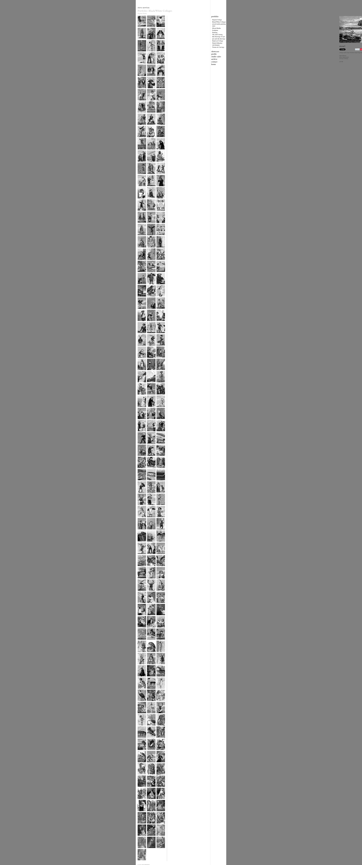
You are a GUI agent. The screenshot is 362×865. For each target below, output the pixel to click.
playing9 (158, 800)
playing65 (149, 579)
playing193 (158, 52)
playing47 (140, 653)
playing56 (158, 616)
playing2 (140, 837)
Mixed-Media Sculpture (216, 29)
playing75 (140, 543)
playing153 (140, 224)
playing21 (158, 751)
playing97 (158, 444)
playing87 (140, 493)
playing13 (149, 788)
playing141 (140, 273)
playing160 (158, 187)
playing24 (158, 739)
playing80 (149, 518)
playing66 (140, 579)
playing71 (149, 555)
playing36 (158, 690)
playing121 (158, 346)
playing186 (140, 89)
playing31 (149, 714)
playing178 (158, 114)
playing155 (149, 212)
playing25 (149, 739)
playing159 (140, 199)
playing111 (140, 395)
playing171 (140, 150)
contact (214, 61)
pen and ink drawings (218, 39)
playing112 (158, 383)
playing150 (140, 236)
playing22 (149, 751)
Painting (214, 32)
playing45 (158, 653)
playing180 (140, 114)
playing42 (158, 665)
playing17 (140, 775)
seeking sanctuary (151, 849)
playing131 (149, 310)
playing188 (149, 77)
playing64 (158, 579)
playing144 (140, 261)
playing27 (158, 726)
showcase (215, 51)
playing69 (140, 567)
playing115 (158, 371)
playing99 (140, 444)
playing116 (149, 371)
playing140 (149, 273)
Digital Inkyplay (217, 43)
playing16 (149, 775)
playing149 (149, 236)
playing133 (158, 297)
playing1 (149, 837)
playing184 (158, 89)
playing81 (140, 518)
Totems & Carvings (218, 47)
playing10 (149, 800)
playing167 (149, 163)
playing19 (149, 763)
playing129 (140, 322)
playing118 (158, 359)
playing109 (158, 395)
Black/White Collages (219, 22)
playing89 (149, 481)
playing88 (158, 481)
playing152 (149, 224)
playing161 (149, 187)
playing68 (149, 567)
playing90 (140, 481)
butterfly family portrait (141, 850)
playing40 (149, 677)
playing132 (140, 310)
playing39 (158, 677)
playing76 (158, 530)
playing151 (158, 224)
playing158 (149, 199)
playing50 (140, 616)
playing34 (149, 702)
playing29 (140, 726)
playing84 (140, 506)
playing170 (149, 150)
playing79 (158, 518)
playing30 (158, 714)
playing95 (149, 457)
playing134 (149, 297)
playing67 (158, 567)
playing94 (158, 457)
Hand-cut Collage (217, 41)
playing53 (158, 628)
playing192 (140, 65)
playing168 (140, 163)
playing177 (140, 126)
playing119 (149, 359)
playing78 (140, 530)
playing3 (158, 824)
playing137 (149, 285)
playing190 (158, 65)
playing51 (140, 641)
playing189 (140, 77)
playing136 (158, 285)
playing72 (140, 555)
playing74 (149, 543)
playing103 (158, 420)
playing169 (158, 150)
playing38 (140, 690)
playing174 (140, 138)
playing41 (140, 677)
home (213, 64)
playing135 (140, 297)
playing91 (158, 469)
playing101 (149, 432)
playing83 (149, 506)
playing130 (158, 310)
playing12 (158, 788)
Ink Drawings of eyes (218, 37)
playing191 (149, 65)
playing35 (140, 702)
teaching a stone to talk (160, 850)
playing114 (140, 383)
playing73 (158, 543)
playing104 (149, 420)
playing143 (149, 261)
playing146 (149, 248)
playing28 (149, 726)
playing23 (140, 751)
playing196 (158, 40)
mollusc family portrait (159, 837)
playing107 (149, 408)
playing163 (158, 175)
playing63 (140, 592)
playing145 (158, 248)
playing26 (140, 739)
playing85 (158, 493)
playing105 (140, 420)
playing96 (140, 457)
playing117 (140, 371)
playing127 (158, 322)
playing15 (158, 775)
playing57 (149, 616)
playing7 (149, 812)
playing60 (140, 604)
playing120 (140, 359)
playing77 (149, 530)
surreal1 (149, 28)
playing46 (149, 653)
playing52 (158, 604)
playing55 (140, 628)
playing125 (149, 334)
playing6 (158, 812)
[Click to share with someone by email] (357, 49)
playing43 (149, 665)
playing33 (158, 702)
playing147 (140, 248)
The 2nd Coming (217, 34)
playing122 (149, 346)
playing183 (140, 101)
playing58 (149, 604)
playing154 (158, 212)
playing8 (140, 812)
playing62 (149, 592)
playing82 (158, 506)
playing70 (158, 555)
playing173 (149, 138)
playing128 (149, 322)
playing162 (140, 187)
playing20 (140, 763)
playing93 (140, 469)
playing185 (149, 89)
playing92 (149, 469)
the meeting (140, 861)
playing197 (149, 40)
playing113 (149, 383)
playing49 (149, 641)
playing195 (140, 52)
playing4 (149, 824)
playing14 (140, 788)
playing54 (149, 628)
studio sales (216, 56)
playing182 (149, 101)
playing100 (158, 432)
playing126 (140, 334)
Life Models (216, 45)
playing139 (158, 273)
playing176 (149, 126)
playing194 (149, 52)
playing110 (149, 395)
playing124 (158, 334)
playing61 (158, 592)
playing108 (140, 408)
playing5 (140, 824)
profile (214, 54)
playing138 (140, 285)
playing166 (158, 163)
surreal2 (139, 28)
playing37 (149, 690)
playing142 (158, 261)
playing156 (140, 212)
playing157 (158, 199)
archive (214, 59)
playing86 (149, 493)
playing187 (158, 77)
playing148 (158, 236)
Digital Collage (217, 20)
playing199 (158, 28)
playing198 (140, 40)
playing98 (149, 444)
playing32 (140, 714)
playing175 (158, 126)
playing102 (140, 432)
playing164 (149, 175)
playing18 (158, 763)
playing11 (140, 800)
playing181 (158, 101)
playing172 (158, 138)
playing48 (158, 641)
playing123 (140, 346)
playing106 (158, 408)
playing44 (140, 665)
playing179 (149, 114)
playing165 (140, 175)
